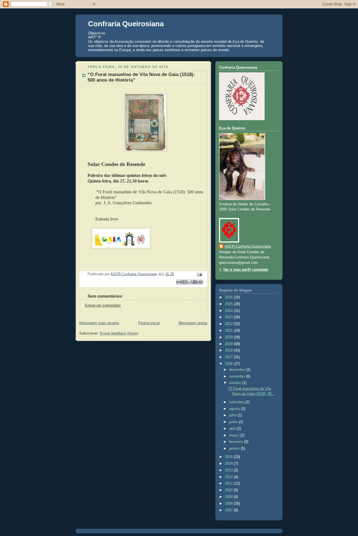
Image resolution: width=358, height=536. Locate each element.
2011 (229, 483)
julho (233, 415)
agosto (235, 409)
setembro (237, 402)
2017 (229, 357)
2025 (229, 304)
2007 (229, 510)
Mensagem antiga (192, 323)
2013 (229, 470)
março (234, 435)
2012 (229, 477)
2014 (229, 464)
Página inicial (149, 323)
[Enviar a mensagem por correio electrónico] (198, 274)
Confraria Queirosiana (126, 24)
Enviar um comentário (103, 305)
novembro (237, 376)
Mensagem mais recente (99, 323)
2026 (229, 297)
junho (234, 422)
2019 (229, 344)
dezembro (237, 370)
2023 (229, 317)
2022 (229, 324)
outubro (235, 383)
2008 (229, 504)
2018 (229, 350)
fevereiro (236, 442)
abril (233, 429)
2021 (229, 331)
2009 (229, 497)
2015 (229, 457)
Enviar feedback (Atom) (119, 333)
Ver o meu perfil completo (245, 270)
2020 (229, 337)
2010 (229, 490)
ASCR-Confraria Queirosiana (248, 246)
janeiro (235, 448)
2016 (229, 364)
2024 (229, 311)
